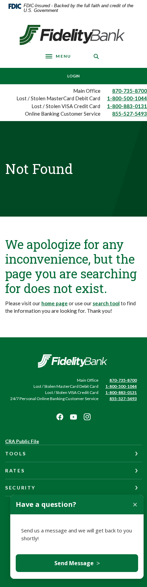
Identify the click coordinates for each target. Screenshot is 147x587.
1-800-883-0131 (127, 106)
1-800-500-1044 (127, 98)
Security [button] (20, 487)
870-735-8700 (129, 91)
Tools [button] (15, 453)
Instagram (87, 416)
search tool (106, 303)
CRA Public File (22, 441)
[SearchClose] (96, 56)
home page (54, 303)
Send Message (77, 563)
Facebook (59, 416)
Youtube (73, 416)
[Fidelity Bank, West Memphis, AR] (73, 35)
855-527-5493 (129, 114)
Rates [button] (15, 470)
